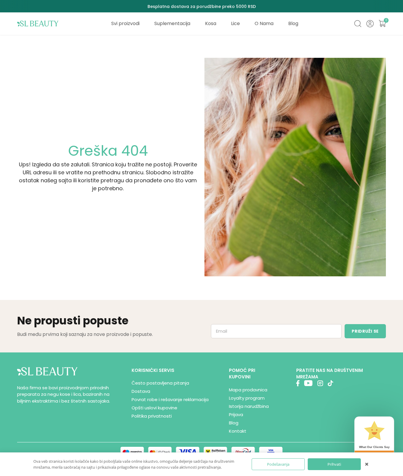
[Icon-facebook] (297, 384)
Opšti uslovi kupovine (154, 408)
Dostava (141, 391)
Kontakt (237, 431)
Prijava (236, 414)
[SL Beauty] (37, 24)
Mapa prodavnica (248, 390)
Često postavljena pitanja (160, 383)
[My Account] (370, 23)
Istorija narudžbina (249, 406)
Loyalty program (247, 398)
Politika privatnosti (152, 416)
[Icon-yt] (308, 384)
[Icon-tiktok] (330, 384)
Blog (233, 423)
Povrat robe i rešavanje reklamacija (170, 399)
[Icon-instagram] (320, 384)
